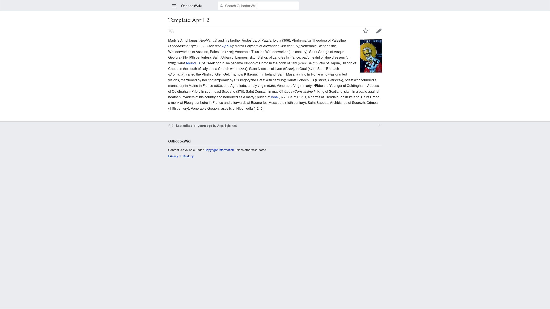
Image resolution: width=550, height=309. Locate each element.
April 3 (227, 45)
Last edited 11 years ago (194, 125)
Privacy (173, 156)
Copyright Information (219, 150)
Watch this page (365, 31)
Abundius (193, 63)
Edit (379, 31)
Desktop (188, 156)
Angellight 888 (227, 125)
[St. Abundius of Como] (371, 55)
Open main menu (174, 5)
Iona (274, 96)
